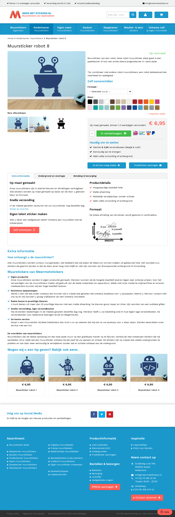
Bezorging (97, 473)
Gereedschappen (59, 471)
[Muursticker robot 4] (148, 368)
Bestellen (97, 470)
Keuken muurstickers (20, 455)
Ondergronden (99, 451)
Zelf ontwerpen (22, 229)
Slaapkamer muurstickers (23, 465)
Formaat (92, 87)
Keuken (87, 29)
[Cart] (161, 15)
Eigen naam (64, 29)
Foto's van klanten (142, 448)
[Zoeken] (132, 15)
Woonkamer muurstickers (23, 468)
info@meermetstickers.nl (156, 3)
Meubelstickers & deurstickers (67, 458)
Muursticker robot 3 (107, 390)
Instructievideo (100, 445)
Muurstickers (18, 29)
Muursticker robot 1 (26, 390)
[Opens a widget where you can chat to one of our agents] (164, 512)
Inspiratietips (140, 445)
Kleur (90, 97)
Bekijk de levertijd (19, 209)
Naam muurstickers (19, 461)
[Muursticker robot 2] (67, 368)
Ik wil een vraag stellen (105, 165)
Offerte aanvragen (103, 486)
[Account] (145, 15)
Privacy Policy (13, 513)
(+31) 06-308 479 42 (143, 489)
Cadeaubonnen (59, 474)
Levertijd (96, 477)
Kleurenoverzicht (101, 448)
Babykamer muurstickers (22, 451)
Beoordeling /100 (67, 513)
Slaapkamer (110, 29)
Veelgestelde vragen (102, 480)
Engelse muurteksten (62, 445)
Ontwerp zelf (157, 29)
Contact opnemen (146, 497)
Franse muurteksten (61, 448)
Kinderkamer (41, 29)
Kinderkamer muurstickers (23, 458)
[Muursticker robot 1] (26, 368)
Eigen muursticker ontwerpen (66, 465)
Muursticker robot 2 (67, 390)
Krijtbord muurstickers (63, 461)
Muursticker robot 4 (148, 390)
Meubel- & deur (133, 29)
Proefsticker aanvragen (146, 165)
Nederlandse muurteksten (65, 451)
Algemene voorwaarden (34, 513)
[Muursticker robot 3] (107, 368)
